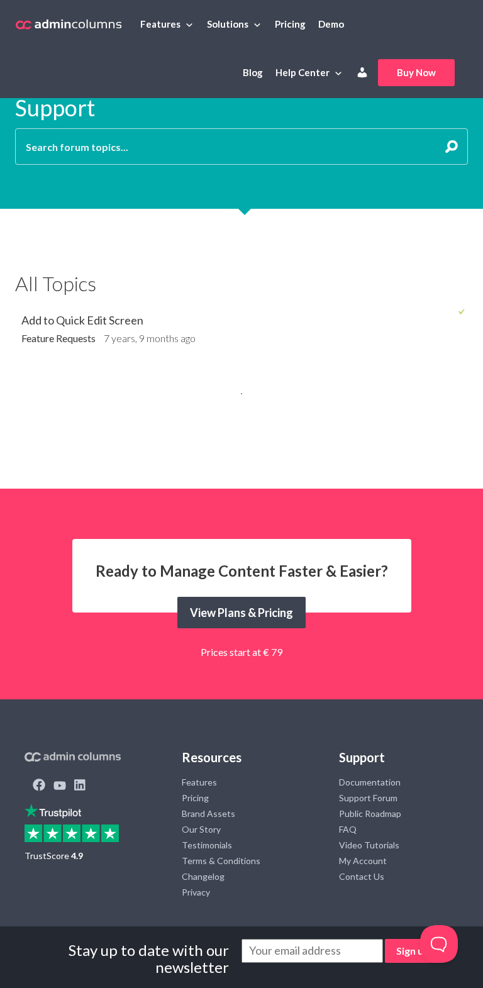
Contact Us (361, 876)
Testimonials (207, 845)
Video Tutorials (369, 845)
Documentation (370, 782)
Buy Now (416, 72)
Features (160, 24)
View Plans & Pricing (241, 612)
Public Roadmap (370, 813)
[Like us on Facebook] (39, 786)
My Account (363, 860)
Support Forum (368, 797)
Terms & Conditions (221, 860)
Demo (331, 24)
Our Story (201, 829)
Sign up (413, 951)
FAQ (348, 829)
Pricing (290, 24)
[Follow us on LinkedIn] (80, 786)
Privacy (196, 892)
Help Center (302, 72)
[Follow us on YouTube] (59, 786)
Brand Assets (208, 813)
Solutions (227, 24)
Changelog (203, 876)
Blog (253, 72)
